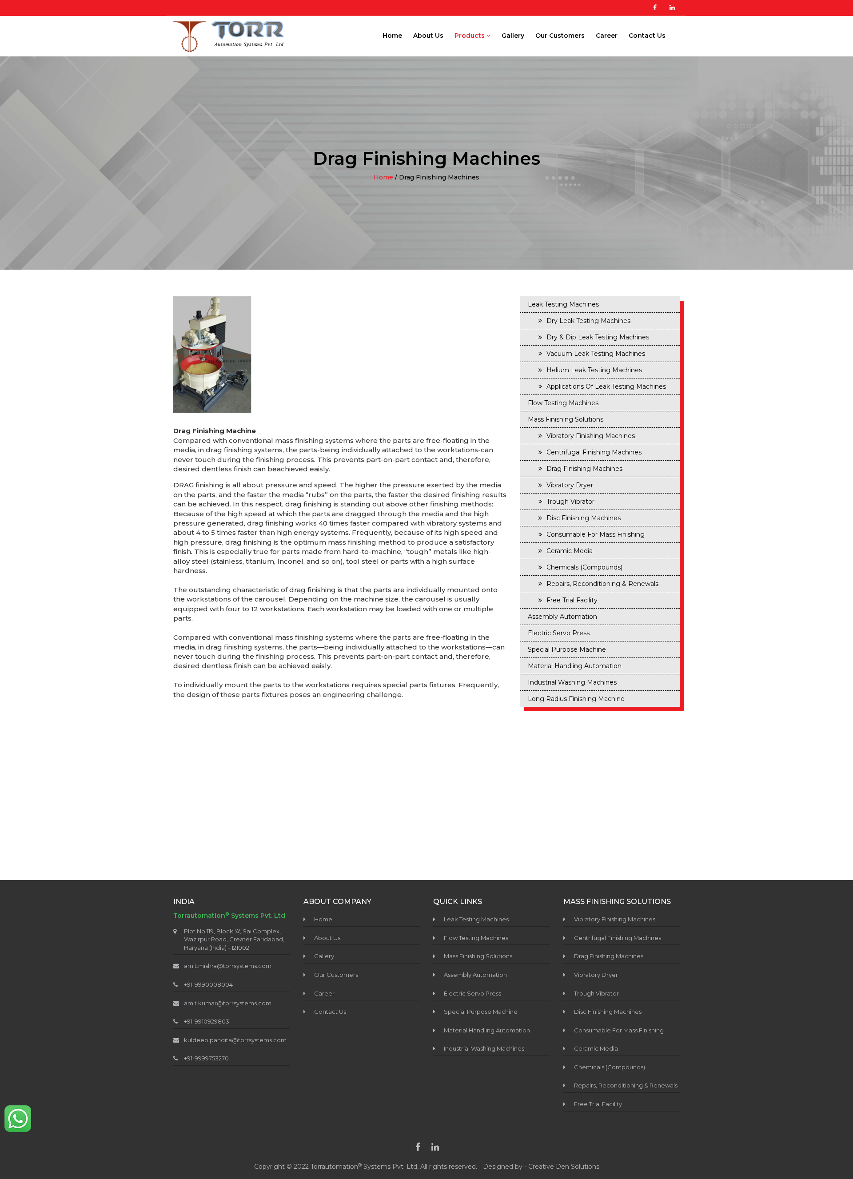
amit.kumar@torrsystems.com (227, 1003)
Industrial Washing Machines (572, 682)
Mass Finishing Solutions (565, 419)
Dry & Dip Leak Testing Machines (597, 337)
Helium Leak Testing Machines (594, 370)
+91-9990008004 (208, 984)
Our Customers (560, 36)
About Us (428, 36)
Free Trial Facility (572, 600)
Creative (542, 1167)
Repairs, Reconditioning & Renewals (602, 584)
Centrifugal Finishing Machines (594, 452)
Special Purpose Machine (567, 649)
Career (607, 36)
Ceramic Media (569, 551)
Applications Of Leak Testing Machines (606, 386)
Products (470, 36)
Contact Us (647, 36)
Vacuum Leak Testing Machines (595, 354)
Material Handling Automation (575, 666)
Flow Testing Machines (563, 403)
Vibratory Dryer (569, 485)
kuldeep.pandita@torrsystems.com (235, 1040)
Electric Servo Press (559, 633)
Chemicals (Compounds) (584, 567)
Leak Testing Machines (563, 304)
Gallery (513, 36)
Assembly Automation (562, 617)
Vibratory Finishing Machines (590, 436)
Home (392, 36)
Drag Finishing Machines (584, 469)
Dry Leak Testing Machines (588, 321)
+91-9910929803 (206, 1021)
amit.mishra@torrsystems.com (227, 965)
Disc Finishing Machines (583, 518)
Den (563, 1167)
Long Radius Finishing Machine (576, 699)
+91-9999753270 (206, 1058)
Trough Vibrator (570, 502)
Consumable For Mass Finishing (595, 534)
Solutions (585, 1167)
